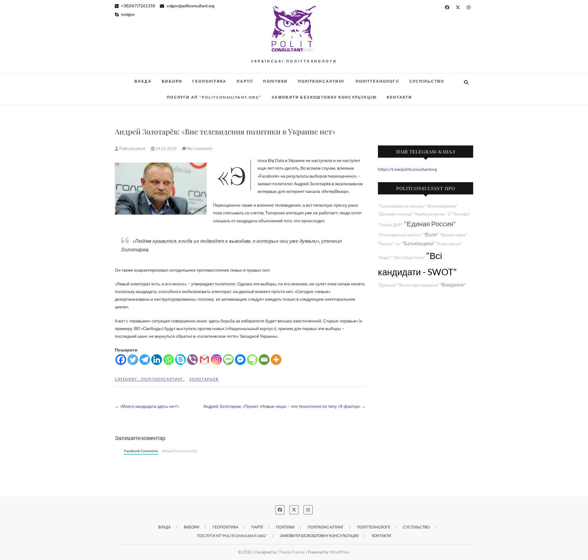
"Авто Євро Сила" (409, 257)
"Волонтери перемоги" (418, 285)
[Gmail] (204, 359)
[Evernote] (252, 359)
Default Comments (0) (179, 451)
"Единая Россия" (430, 224)
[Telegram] (144, 359)
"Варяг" (385, 257)
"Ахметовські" (449, 244)
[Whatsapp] (168, 359)
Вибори (172, 81)
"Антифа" (461, 214)
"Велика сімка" (453, 235)
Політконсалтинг (321, 81)
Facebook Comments (141, 451)
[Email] (264, 359)
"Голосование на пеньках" (401, 206)
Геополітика (209, 81)
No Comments (200, 148)
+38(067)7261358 (137, 5)
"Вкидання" (453, 285)
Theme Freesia (292, 552)
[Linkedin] (156, 359)
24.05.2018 (166, 148)
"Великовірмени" (441, 206)
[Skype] (180, 359)
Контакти (399, 97)
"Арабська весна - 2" (433, 214)
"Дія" (397, 244)
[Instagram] (216, 359)
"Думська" (387, 285)
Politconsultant (132, 148)
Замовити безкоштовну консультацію (324, 97)
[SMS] (228, 359)
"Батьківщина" (418, 243)
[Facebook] (120, 359)
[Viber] (192, 359)
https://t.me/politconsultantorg (407, 169)
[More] (276, 359)
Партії (245, 81)
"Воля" (431, 234)
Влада (143, 81)
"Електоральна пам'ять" (400, 235)
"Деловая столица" (395, 214)
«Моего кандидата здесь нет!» (147, 406)
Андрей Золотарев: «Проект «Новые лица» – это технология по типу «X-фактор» (284, 406)
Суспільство (426, 81)
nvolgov (127, 14)
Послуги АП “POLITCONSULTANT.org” (214, 97)
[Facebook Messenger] (240, 359)
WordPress (340, 552)
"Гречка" (385, 244)
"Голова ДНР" (390, 225)
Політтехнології (377, 81)
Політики (275, 81)
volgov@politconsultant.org (190, 5)
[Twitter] (132, 359)
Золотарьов (204, 379)
